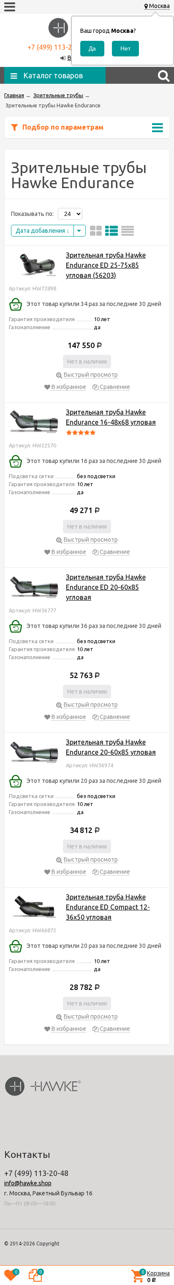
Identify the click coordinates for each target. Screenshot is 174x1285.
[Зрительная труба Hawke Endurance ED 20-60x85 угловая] (34, 588)
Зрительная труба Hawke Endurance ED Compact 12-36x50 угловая (108, 907)
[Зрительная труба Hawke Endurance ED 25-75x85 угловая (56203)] (34, 266)
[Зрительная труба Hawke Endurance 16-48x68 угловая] (34, 423)
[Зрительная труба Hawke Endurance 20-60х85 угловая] (34, 753)
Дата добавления (41, 230)
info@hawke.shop (28, 1183)
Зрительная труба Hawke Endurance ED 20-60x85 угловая (106, 587)
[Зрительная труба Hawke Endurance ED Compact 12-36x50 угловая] (34, 907)
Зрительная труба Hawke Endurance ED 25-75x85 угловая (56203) (106, 265)
